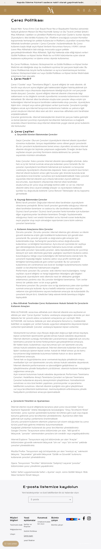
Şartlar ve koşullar (28, 525)
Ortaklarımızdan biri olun (44, 523)
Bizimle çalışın (57, 525)
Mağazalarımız (16, 529)
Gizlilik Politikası (30, 531)
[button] (5, 10)
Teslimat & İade (16, 525)
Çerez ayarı (28, 536)
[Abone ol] (70, 499)
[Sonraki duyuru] (96, 2)
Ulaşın (12, 534)
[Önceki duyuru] (5, 2)
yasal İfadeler (29, 540)
